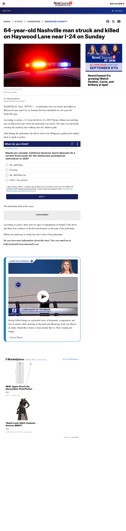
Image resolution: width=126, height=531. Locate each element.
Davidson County (56, 21)
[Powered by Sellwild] (75, 437)
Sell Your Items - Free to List (35, 360)
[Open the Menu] (4, 3)
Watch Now (116, 4)
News (7, 21)
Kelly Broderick (13, 98)
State (18, 21)
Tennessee (33, 21)
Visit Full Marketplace (70, 359)
